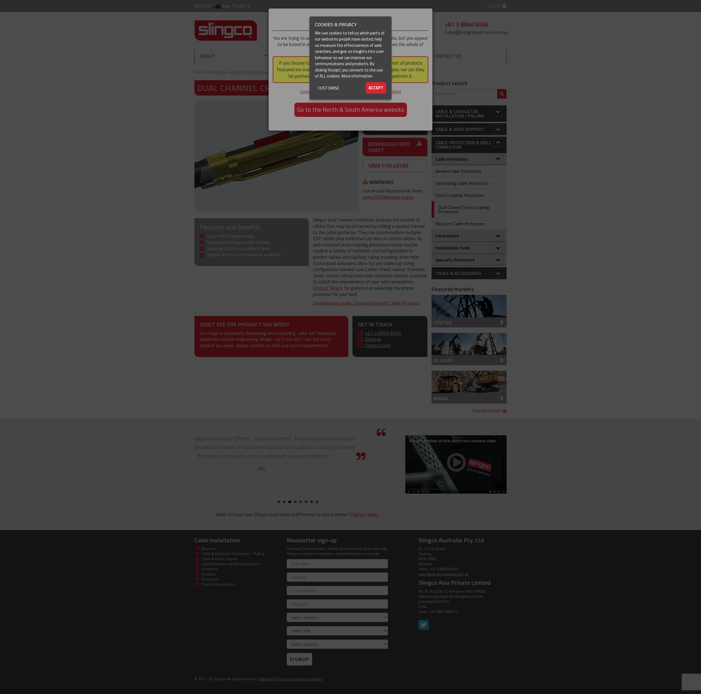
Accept (376, 88)
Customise (328, 88)
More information (356, 76)
